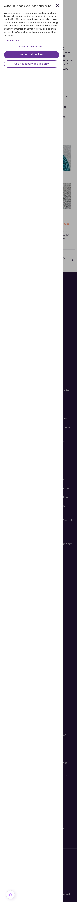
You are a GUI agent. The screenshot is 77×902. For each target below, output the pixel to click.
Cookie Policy (11, 40)
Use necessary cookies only (31, 64)
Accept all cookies (31, 54)
